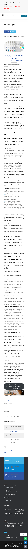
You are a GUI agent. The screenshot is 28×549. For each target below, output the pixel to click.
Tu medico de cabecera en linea (10, 545)
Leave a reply (7, 400)
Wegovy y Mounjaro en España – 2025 (14, 525)
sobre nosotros (8, 509)
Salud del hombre (15, 416)
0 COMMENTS (13, 31)
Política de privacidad (19, 535)
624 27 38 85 (15, 461)
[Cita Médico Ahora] (8, 16)
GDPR (16, 537)
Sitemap (17, 546)
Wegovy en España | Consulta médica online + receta (9, 514)
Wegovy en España (10, 526)
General (10, 403)
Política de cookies (9, 537)
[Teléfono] (25, 542)
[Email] (25, 546)
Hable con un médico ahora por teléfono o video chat (19, 514)
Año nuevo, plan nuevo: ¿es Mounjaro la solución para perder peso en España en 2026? (15, 523)
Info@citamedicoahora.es (11, 494)
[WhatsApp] (25, 538)
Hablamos (14, 469)
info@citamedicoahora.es (15, 436)
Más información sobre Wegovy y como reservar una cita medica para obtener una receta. (14, 386)
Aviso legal (7, 535)
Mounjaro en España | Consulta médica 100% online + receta (19, 510)
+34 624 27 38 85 (13, 431)
